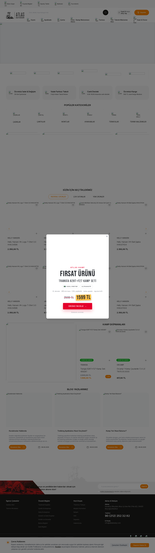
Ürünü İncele (77, 306)
